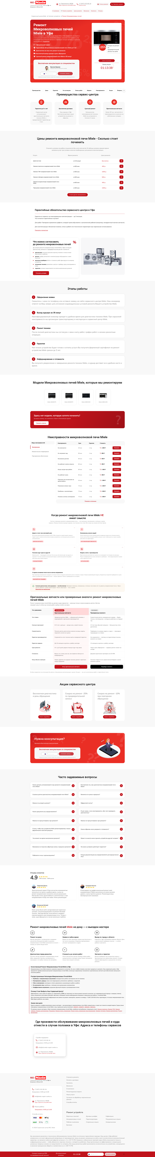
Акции (111, 90)
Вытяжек (69, 1125)
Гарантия (55, 90)
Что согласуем (67, 90)
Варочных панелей (72, 1116)
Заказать (116, 448)
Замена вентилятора (112, 1011)
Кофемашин (110, 1116)
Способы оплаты (71, 1102)
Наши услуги (70, 1094)
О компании (55, 11)
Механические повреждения (40, 451)
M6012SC (92, 1007)
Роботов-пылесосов (72, 1122)
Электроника (36, 447)
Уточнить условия (41, 273)
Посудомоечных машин (113, 1119)
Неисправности (100, 90)
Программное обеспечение (40, 456)
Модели (89, 90)
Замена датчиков (101, 1011)
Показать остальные (90, 501)
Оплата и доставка (72, 1080)
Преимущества (36, 90)
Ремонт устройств (67, 11)
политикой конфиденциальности (68, 77)
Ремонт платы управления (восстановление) (83, 1011)
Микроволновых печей (73, 1119)
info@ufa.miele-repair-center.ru (48, 1047)
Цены (46, 90)
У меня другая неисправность (77, 194)
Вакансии (86, 11)
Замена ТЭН (111, 1009)
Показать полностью (41, 230)
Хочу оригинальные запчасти (71, 666)
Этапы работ (78, 90)
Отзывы (100, 11)
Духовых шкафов (91, 1116)
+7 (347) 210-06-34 (85, 3)
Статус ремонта (103, 4)
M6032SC (87, 1007)
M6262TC (75, 1007)
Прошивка (52, 1011)
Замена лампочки (102, 1009)
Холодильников (111, 1122)
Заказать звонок (118, 4)
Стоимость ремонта (72, 1077)
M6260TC (81, 1007)
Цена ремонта (78, 11)
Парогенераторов (91, 1119)
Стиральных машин (92, 1122)
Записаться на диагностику (43, 589)
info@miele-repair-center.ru (43, 1096)
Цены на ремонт (106, 60)
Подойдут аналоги (106, 666)
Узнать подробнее (45, 716)
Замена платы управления (62, 1011)
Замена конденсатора (42, 1011)
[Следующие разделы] (123, 90)
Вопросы (119, 90)
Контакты (93, 11)
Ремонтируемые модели (74, 1091)
